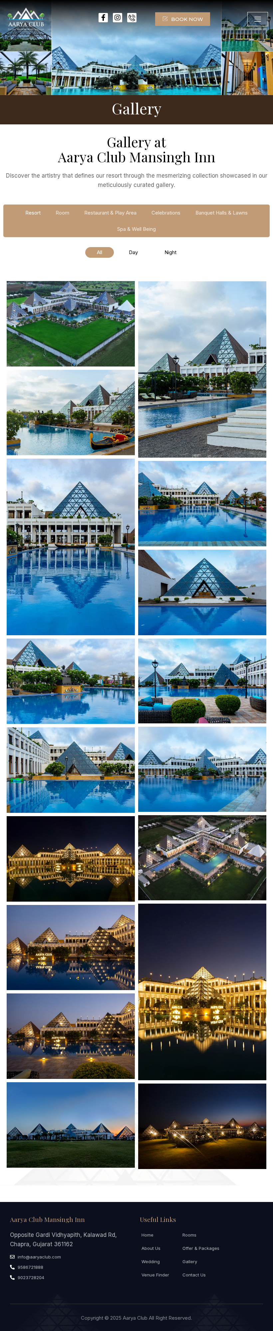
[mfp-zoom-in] (71, 322)
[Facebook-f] (103, 17)
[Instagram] (117, 17)
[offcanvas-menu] (257, 19)
